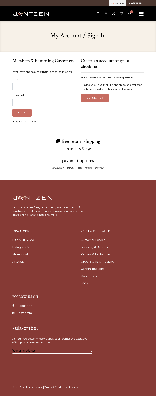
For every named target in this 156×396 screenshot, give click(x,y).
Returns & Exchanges (96, 254)
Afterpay (18, 261)
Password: (18, 95)
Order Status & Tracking (97, 261)
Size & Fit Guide (23, 240)
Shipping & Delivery (94, 247)
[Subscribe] (90, 350)
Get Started (95, 98)
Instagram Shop (23, 247)
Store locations (23, 254)
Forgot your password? (25, 121)
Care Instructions (92, 269)
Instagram (25, 313)
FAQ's (85, 283)
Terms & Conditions (56, 387)
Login (22, 113)
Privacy (73, 387)
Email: (16, 79)
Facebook (25, 305)
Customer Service (93, 240)
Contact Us (89, 276)
